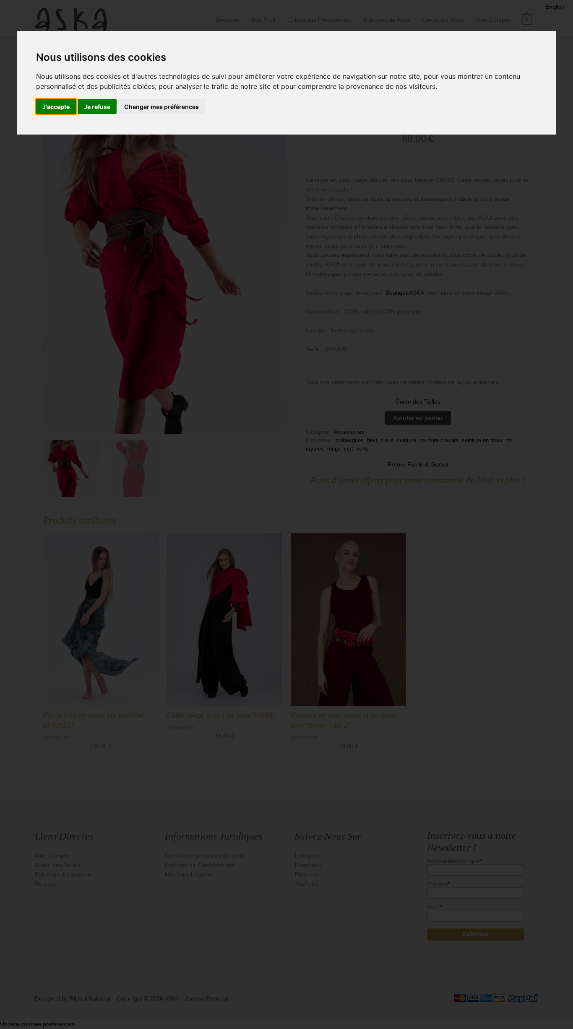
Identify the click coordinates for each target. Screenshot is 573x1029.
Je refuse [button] (97, 106)
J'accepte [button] (56, 106)
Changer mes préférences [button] (161, 106)
